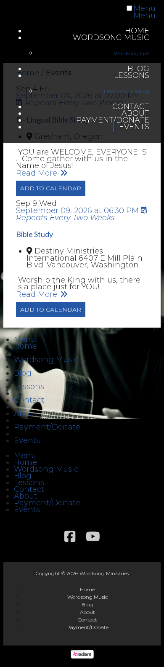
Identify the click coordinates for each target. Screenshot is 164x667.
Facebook (69, 537)
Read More (37, 173)
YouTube (93, 537)
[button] (25, 339)
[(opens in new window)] (82, 656)
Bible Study (34, 234)
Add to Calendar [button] (50, 188)
